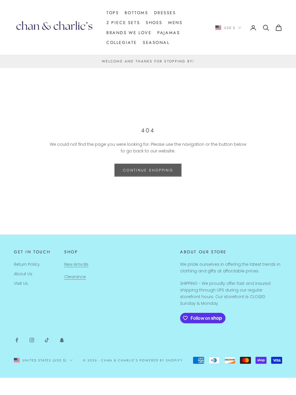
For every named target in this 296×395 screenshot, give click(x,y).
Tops (112, 13)
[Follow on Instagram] (32, 340)
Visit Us (21, 283)
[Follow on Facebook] (17, 340)
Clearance (75, 277)
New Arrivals (76, 264)
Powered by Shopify (161, 360)
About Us (23, 274)
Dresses (165, 13)
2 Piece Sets (123, 22)
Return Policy (27, 264)
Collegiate (121, 42)
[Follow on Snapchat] (62, 340)
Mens (175, 22)
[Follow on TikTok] (47, 340)
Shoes (154, 22)
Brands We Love (128, 33)
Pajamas (168, 33)
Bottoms (136, 13)
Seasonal (156, 42)
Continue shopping (148, 170)
